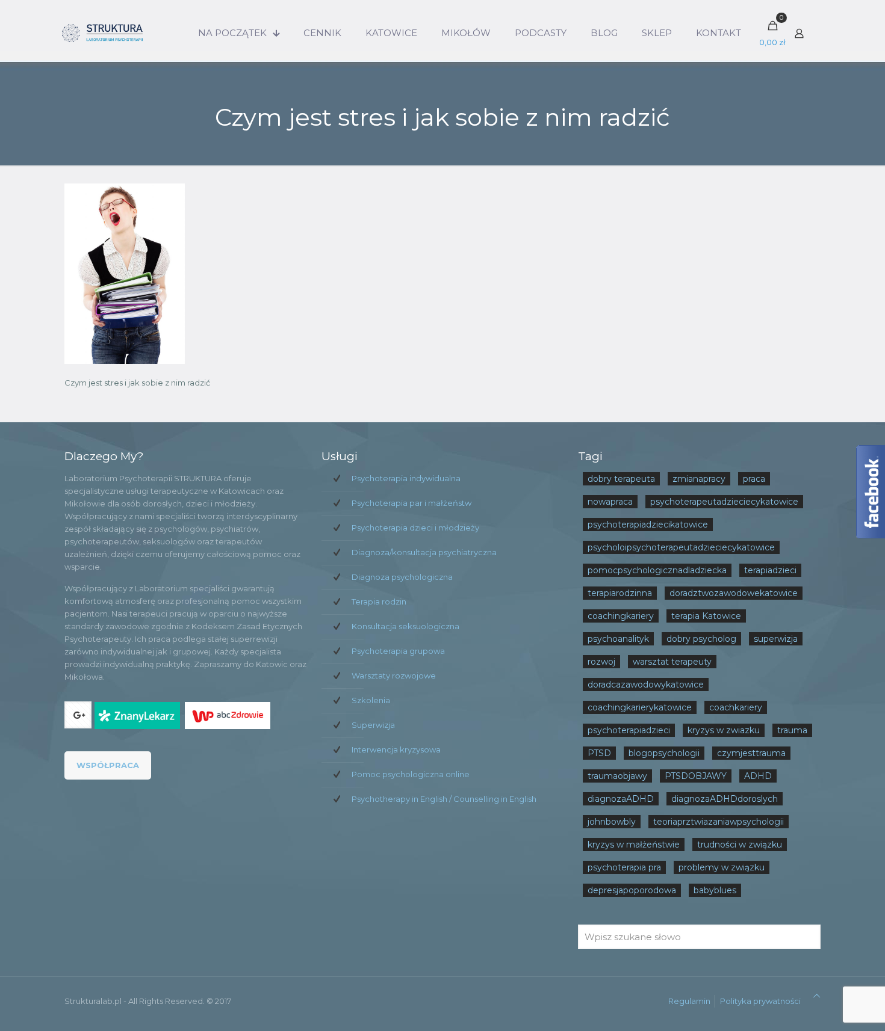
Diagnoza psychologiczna (402, 577)
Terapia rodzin (379, 601)
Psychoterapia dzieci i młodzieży (415, 527)
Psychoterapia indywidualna (406, 478)
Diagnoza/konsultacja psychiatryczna (424, 552)
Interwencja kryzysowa (396, 749)
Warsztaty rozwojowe (394, 675)
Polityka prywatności (760, 1001)
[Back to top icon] (817, 995)
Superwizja (373, 725)
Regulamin (689, 1001)
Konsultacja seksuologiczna (405, 626)
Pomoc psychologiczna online (411, 774)
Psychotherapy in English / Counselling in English (444, 799)
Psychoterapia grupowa (398, 651)
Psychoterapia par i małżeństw (411, 503)
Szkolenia (371, 700)
